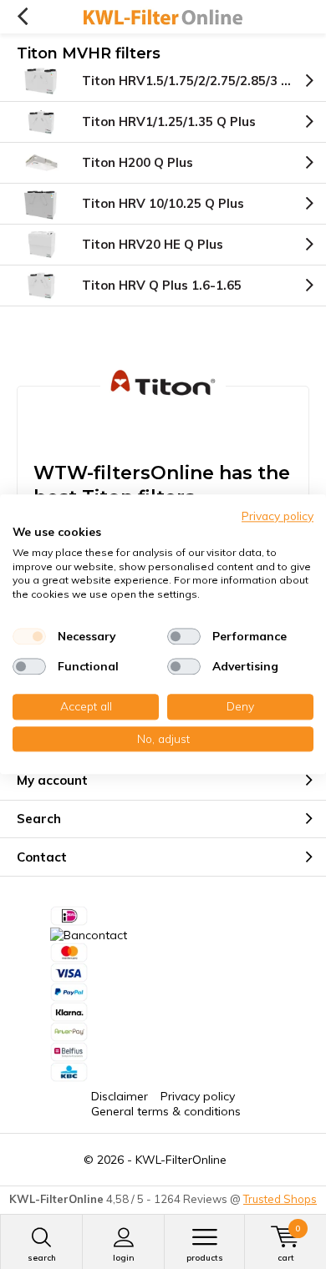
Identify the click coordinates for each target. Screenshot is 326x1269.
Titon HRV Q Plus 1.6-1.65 (162, 285)
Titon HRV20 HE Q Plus (152, 244)
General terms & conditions (166, 1111)
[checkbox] (29, 636)
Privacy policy (197, 1096)
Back (22, 16)
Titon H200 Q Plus (137, 162)
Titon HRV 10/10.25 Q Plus (163, 203)
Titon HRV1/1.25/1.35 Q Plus (169, 121)
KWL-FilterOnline (181, 1159)
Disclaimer (119, 1096)
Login (124, 1257)
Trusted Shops (280, 1199)
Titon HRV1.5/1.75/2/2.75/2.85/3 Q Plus (201, 80)
